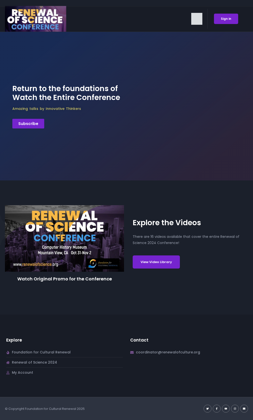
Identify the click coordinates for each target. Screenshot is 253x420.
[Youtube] (226, 409)
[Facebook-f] (217, 409)
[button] (196, 19)
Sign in (226, 19)
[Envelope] (244, 409)
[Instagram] (235, 409)
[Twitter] (207, 409)
